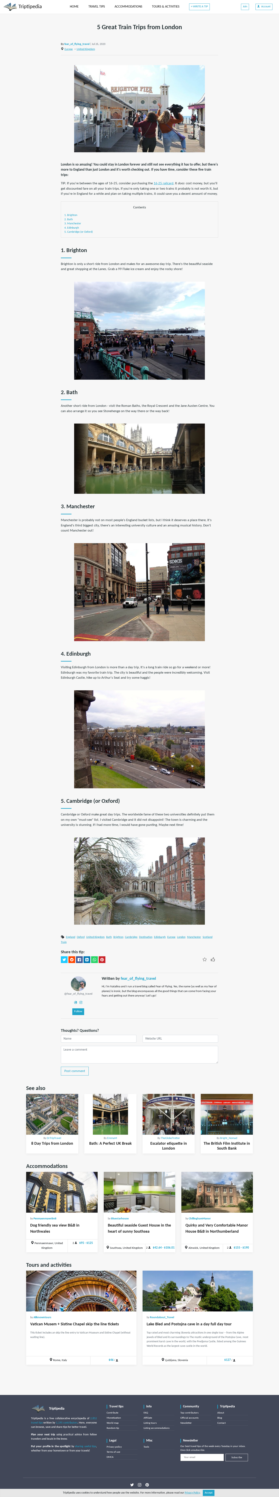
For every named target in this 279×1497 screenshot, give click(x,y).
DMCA (110, 1457)
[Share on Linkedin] (87, 959)
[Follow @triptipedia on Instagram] (140, 1485)
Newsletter (186, 1423)
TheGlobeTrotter (170, 1138)
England (70, 937)
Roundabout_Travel (162, 1317)
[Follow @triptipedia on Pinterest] (147, 1485)
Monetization (114, 1418)
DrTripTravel (54, 1138)
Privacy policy (114, 1447)
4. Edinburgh (71, 228)
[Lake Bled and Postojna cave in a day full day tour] (198, 1291)
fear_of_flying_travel (76, 44)
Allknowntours (42, 1317)
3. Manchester (72, 223)
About (220, 1412)
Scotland (207, 937)
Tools (146, 1447)
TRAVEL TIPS (96, 6)
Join (245, 6)
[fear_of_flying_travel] (78, 983)
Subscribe (236, 1457)
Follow (78, 1011)
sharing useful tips (85, 1446)
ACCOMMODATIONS (128, 6)
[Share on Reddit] (71, 959)
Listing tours (150, 1423)
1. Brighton (70, 215)
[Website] (75, 1002)
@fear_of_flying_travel (78, 993)
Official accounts (189, 1418)
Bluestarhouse (120, 1218)
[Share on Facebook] (79, 959)
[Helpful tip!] (213, 959)
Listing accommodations (157, 1428)
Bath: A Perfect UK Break (110, 1144)
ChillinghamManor (200, 1218)
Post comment (74, 1071)
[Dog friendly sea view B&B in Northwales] (62, 1192)
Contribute (112, 1412)
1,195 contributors (66, 1422)
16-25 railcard (163, 183)
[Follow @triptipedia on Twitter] (132, 1485)
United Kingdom (86, 49)
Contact (221, 1423)
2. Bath (68, 219)
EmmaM (112, 1138)
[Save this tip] (205, 959)
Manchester (194, 937)
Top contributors (189, 1412)
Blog (219, 1418)
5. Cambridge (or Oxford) (78, 232)
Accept (209, 1492)
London (181, 937)
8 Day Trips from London (52, 1144)
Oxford (81, 937)
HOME (74, 6)
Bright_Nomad (228, 1138)
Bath (109, 937)
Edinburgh (160, 937)
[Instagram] (80, 1002)
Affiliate (148, 1418)
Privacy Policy (192, 1492)
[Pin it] (102, 959)
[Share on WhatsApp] (94, 959)
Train (64, 942)
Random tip (113, 1428)
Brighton (118, 937)
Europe (69, 49)
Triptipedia (29, 7)
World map (113, 1423)
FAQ (146, 1412)
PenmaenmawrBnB (44, 1218)
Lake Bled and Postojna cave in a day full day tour (189, 1324)
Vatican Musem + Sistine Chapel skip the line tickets (74, 1324)
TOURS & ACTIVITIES (165, 6)
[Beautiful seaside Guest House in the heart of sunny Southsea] (139, 1192)
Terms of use (113, 1452)
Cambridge (131, 937)
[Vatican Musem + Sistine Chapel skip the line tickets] (81, 1291)
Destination (145, 937)
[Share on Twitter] (64, 959)
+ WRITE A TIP (199, 6)
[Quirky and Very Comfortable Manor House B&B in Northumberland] (217, 1192)
